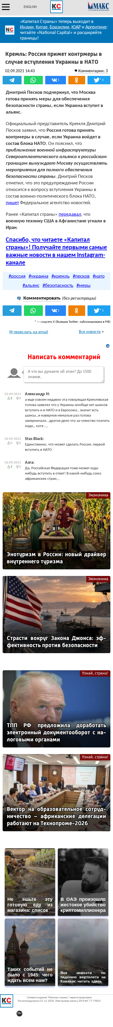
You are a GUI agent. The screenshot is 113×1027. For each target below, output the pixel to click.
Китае (42, 27)
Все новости (90, 332)
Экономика (98, 495)
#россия (17, 276)
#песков (81, 276)
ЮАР (76, 27)
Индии (27, 27)
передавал (70, 214)
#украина (38, 276)
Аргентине (95, 27)
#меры (83, 285)
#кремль (61, 276)
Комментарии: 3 (93, 71)
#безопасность (58, 285)
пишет (12, 203)
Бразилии (59, 27)
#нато (99, 276)
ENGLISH (30, 7)
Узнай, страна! (95, 673)
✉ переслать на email (28, 332)
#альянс (31, 285)
